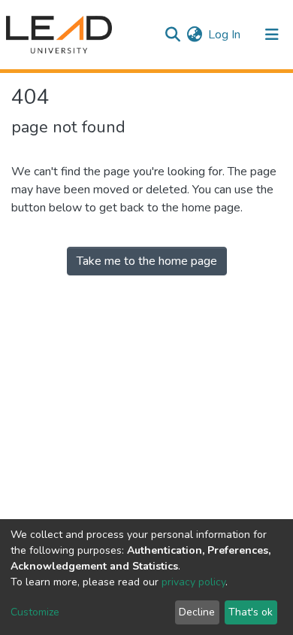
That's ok (250, 612)
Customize (35, 612)
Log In (225, 34)
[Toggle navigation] (272, 35)
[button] (194, 35)
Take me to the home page (147, 261)
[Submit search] (172, 35)
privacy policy (193, 582)
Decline (197, 612)
